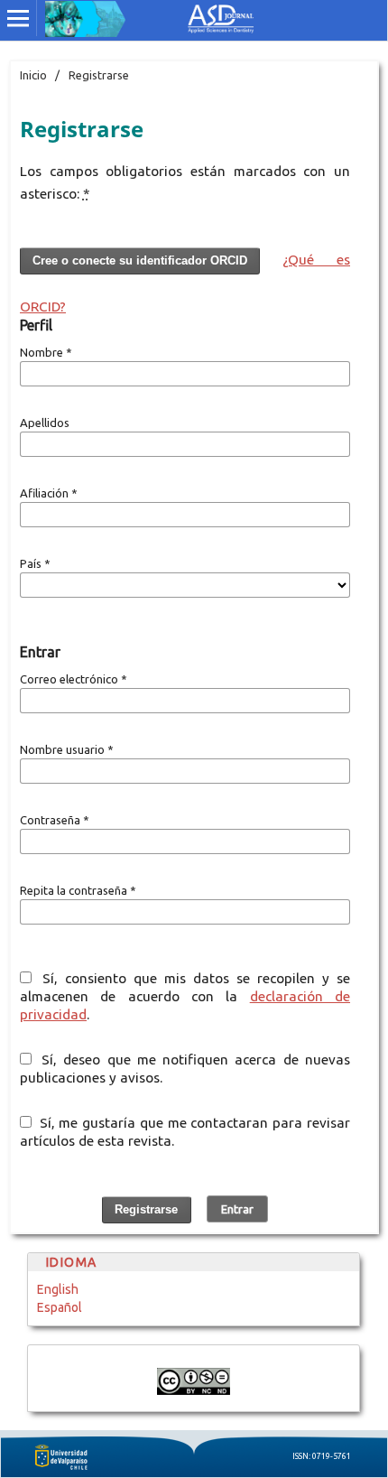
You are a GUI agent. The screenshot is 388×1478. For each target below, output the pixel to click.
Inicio (33, 75)
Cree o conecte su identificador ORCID (139, 260)
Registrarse (146, 1209)
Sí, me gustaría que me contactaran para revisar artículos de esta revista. (185, 1131)
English (58, 1289)
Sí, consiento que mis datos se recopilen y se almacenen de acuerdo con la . (185, 996)
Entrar (237, 1209)
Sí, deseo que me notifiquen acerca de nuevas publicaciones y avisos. (185, 1068)
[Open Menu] (18, 18)
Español (59, 1307)
